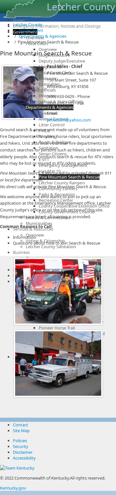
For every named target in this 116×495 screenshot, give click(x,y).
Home (19, 20)
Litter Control (51, 125)
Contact (20, 425)
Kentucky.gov (13, 488)
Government (31, 30)
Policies (20, 440)
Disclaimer (23, 452)
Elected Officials (41, 90)
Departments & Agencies (49, 107)
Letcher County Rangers (62, 183)
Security (20, 446)
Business (21, 252)
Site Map (21, 430)
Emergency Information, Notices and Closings (57, 26)
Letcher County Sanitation (51, 246)
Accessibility (24, 458)
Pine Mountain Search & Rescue (69, 177)
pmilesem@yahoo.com (69, 120)
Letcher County (28, 24)
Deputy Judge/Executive (62, 61)
